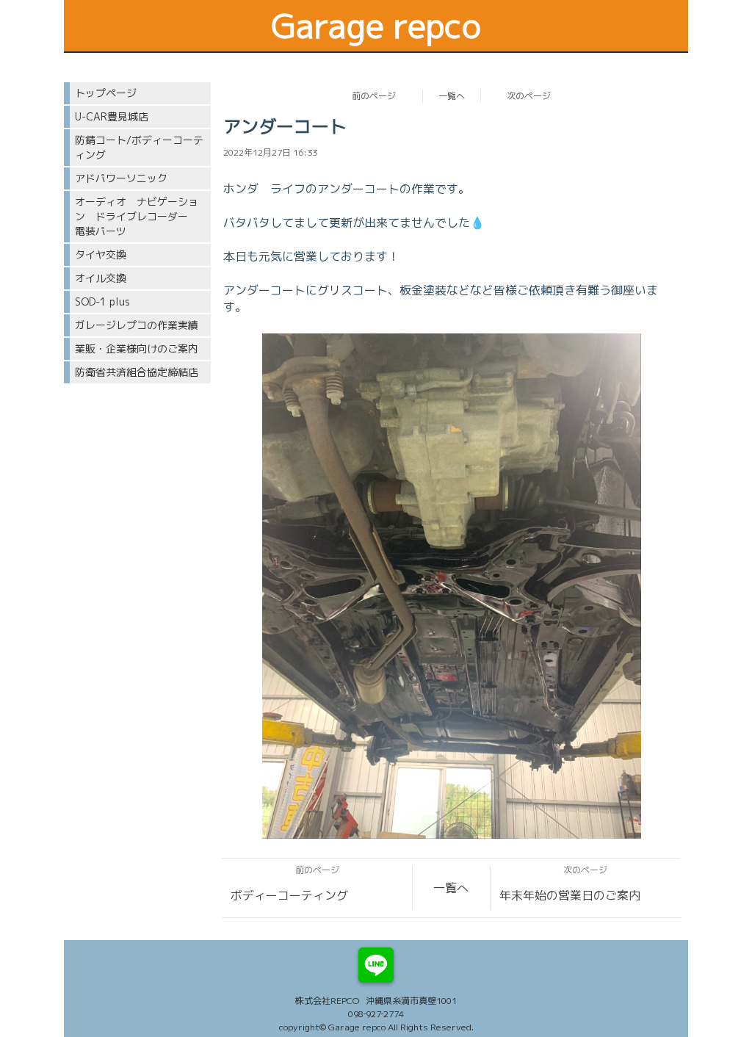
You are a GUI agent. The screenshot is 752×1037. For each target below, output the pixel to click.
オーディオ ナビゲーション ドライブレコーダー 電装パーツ (136, 216)
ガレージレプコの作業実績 (136, 325)
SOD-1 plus (102, 301)
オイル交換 (100, 278)
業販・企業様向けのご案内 (136, 348)
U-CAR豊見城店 (111, 116)
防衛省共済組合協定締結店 (136, 372)
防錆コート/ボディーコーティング (139, 147)
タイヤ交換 (100, 254)
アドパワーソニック (121, 178)
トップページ (106, 93)
